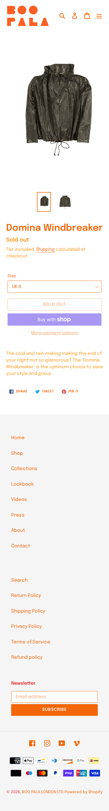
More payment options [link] (54, 333)
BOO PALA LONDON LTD (42, 792)
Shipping (45, 249)
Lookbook (22, 484)
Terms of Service (30, 642)
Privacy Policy (26, 626)
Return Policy (26, 595)
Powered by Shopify (84, 792)
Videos (19, 499)
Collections (24, 468)
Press (18, 515)
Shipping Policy (28, 611)
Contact (20, 546)
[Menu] (99, 15)
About (18, 530)
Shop (17, 453)
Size (12, 276)
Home (18, 438)
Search (19, 580)
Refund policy (26, 657)
